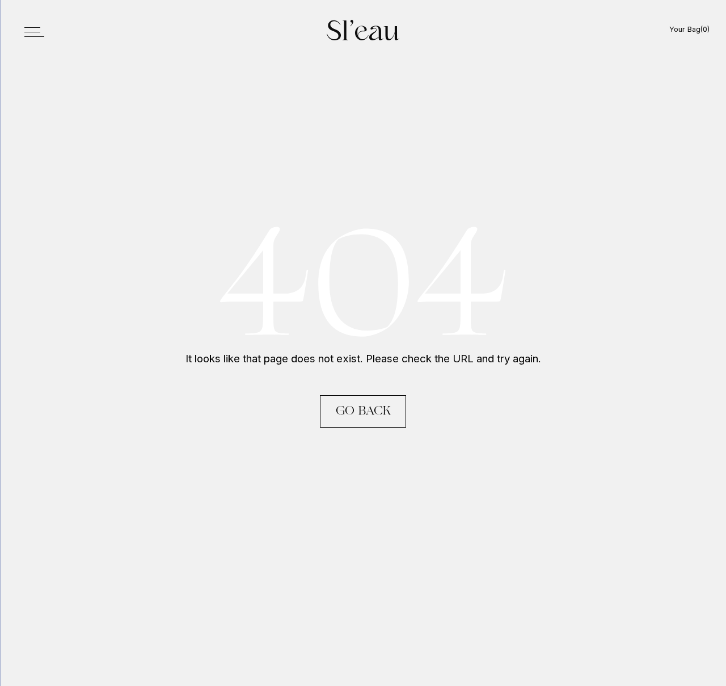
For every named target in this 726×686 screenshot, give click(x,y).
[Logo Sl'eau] (363, 30)
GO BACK (363, 411)
